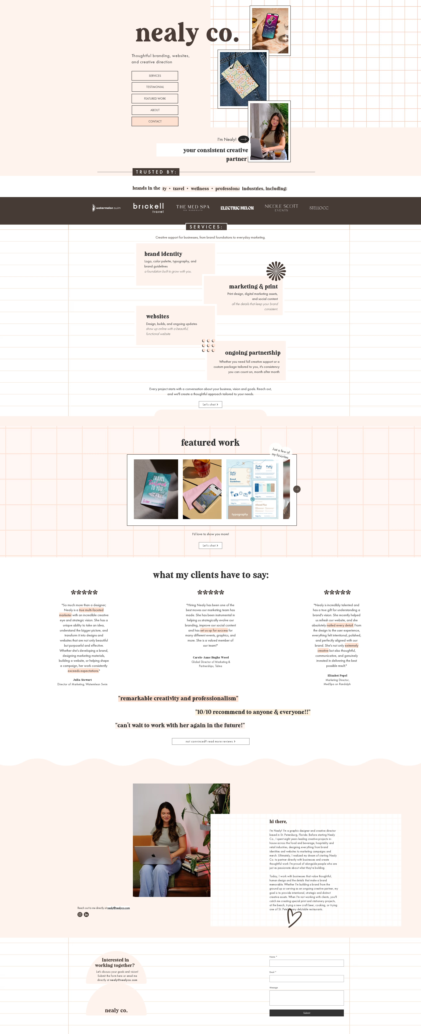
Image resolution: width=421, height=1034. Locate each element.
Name (273, 956)
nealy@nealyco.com (123, 980)
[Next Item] (297, 489)
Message (274, 987)
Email (273, 972)
